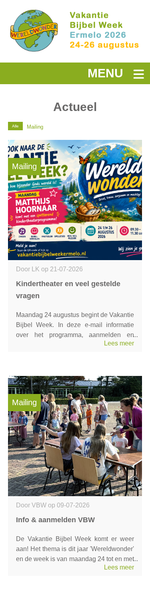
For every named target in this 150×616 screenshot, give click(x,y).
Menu (105, 73)
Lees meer (119, 343)
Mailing (35, 127)
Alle (15, 126)
